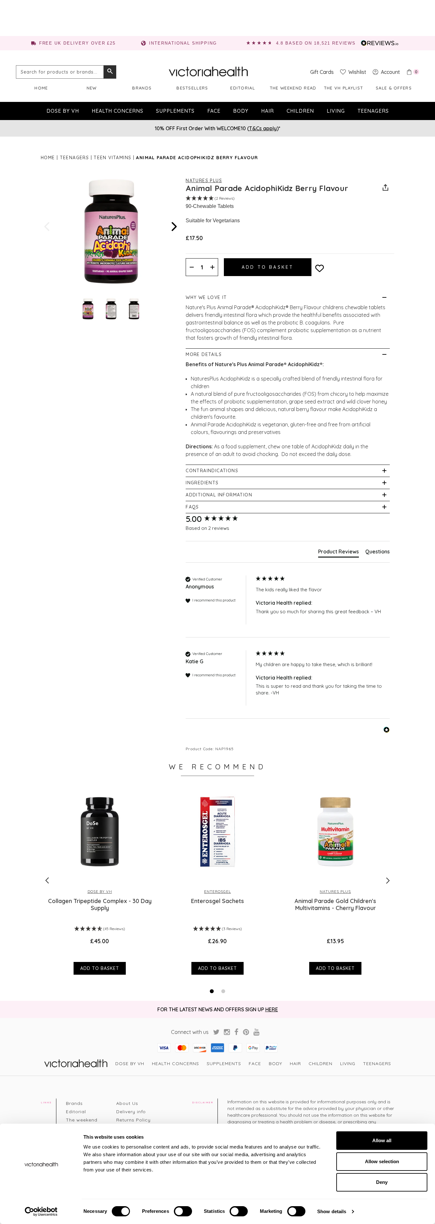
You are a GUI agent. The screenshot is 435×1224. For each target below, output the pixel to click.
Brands (142, 87)
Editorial (242, 87)
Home (41, 87)
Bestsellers (192, 87)
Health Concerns (117, 111)
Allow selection (382, 1161)
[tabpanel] (100, 880)
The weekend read (293, 87)
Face (213, 111)
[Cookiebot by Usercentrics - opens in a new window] (41, 1211)
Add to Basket (99, 968)
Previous (47, 226)
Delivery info (131, 1111)
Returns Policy (133, 1120)
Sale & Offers (394, 87)
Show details (331, 1211)
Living (336, 111)
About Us (127, 1103)
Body (240, 111)
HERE (271, 1009)
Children (300, 111)
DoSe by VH (62, 111)
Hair (267, 111)
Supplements (175, 111)
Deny (382, 1182)
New (92, 87)
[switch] (183, 1211)
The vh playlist (343, 87)
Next (173, 226)
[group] (219, 519)
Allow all (381, 1140)
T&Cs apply (263, 128)
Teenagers (373, 111)
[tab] (338, 553)
